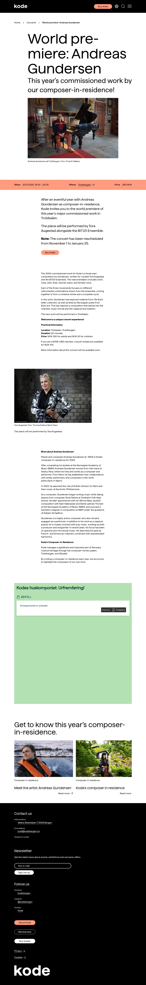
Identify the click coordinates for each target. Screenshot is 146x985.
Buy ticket (103, 6)
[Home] (20, 6)
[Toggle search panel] (123, 6)
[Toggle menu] (129, 6)
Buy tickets (24, 941)
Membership (24, 932)
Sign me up (24, 872)
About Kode (25, 922)
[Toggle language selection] (116, 6)
